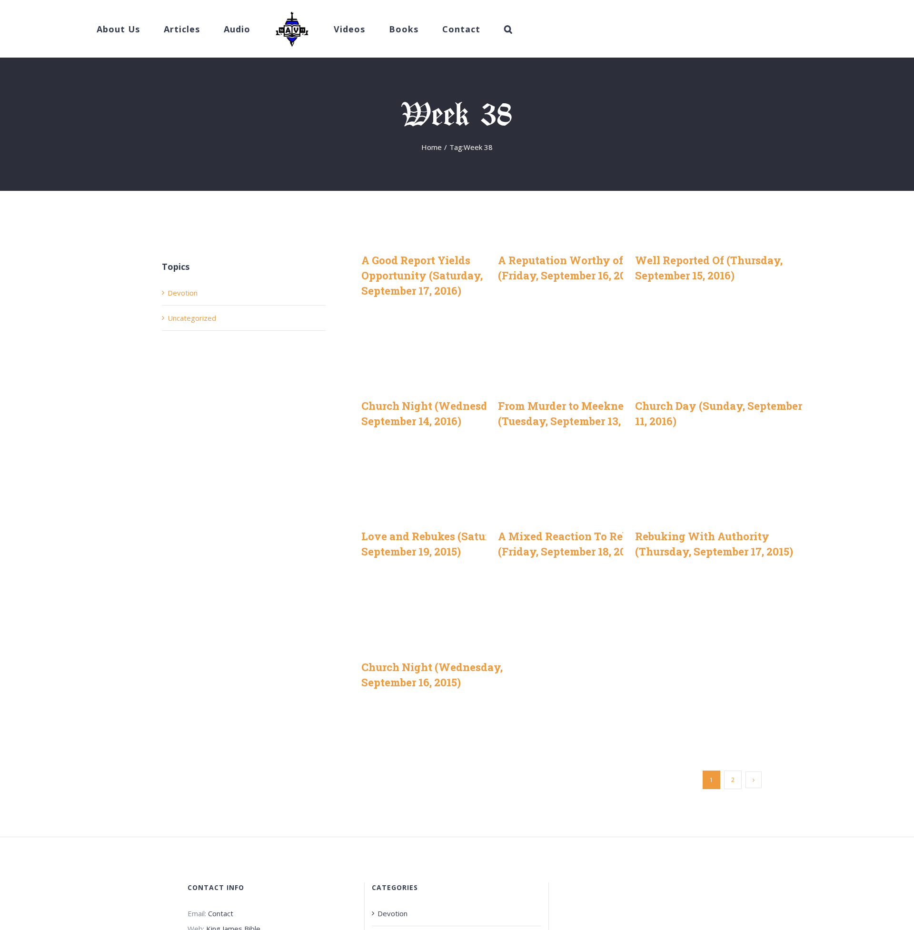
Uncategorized (192, 318)
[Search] (479, 29)
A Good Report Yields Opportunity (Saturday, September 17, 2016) (422, 275)
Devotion (183, 292)
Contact (220, 913)
